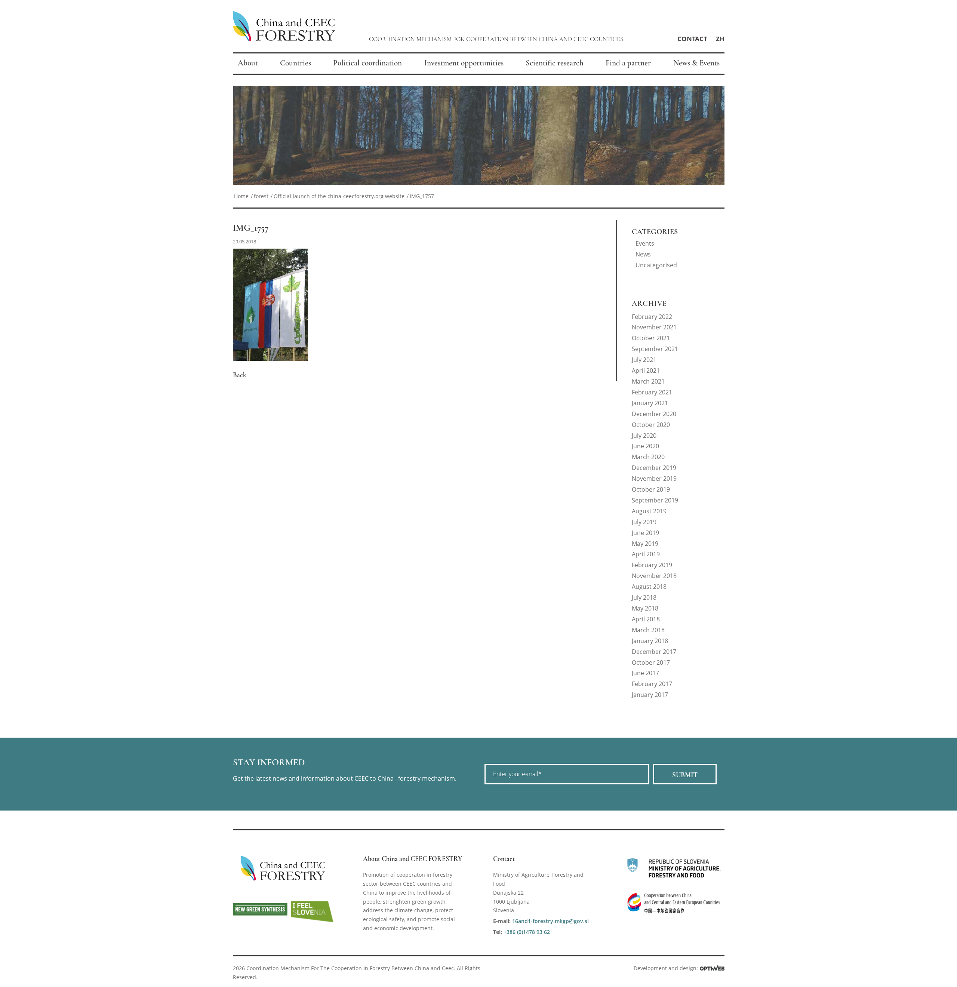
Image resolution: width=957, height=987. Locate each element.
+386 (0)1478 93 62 (527, 931)
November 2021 (654, 327)
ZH (720, 38)
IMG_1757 (250, 227)
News (643, 254)
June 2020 (645, 446)
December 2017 (654, 652)
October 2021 (651, 338)
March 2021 (648, 381)
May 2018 (645, 608)
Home (241, 196)
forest (261, 196)
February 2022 (652, 317)
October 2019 (651, 489)
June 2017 (645, 673)
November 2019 (654, 478)
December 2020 (654, 414)
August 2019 (649, 511)
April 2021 (646, 370)
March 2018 (648, 630)
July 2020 (644, 435)
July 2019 (644, 522)
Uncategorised (656, 265)
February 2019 (652, 565)
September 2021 (655, 349)
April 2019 (646, 554)
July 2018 (644, 597)
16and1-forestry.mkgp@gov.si (550, 921)
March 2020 (648, 457)
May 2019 (645, 543)
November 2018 (654, 576)
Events (645, 243)
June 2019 (645, 533)
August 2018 (649, 586)
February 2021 (652, 392)
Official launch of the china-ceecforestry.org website (339, 196)
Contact (692, 38)
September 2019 (655, 500)
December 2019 (654, 468)
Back (239, 375)
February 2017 (652, 684)
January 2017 (650, 695)
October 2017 (651, 662)
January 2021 (650, 403)
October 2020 (651, 425)
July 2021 (644, 360)
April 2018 (646, 619)
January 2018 (650, 641)
